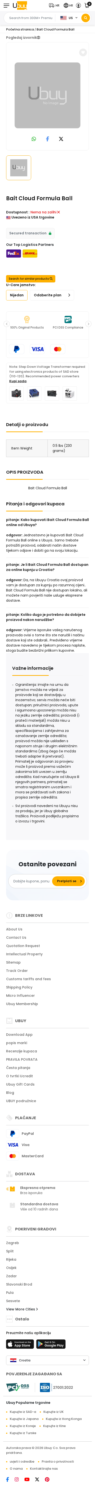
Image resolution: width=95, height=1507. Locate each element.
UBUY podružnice (21, 1100)
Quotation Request (23, 945)
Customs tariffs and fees (28, 979)
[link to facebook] (47, 139)
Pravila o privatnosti (58, 1461)
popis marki (16, 1042)
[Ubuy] (20, 5)
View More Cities (21, 1309)
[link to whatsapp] (34, 139)
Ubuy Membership (22, 1003)
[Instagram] (19, 1479)
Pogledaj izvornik (21, 37)
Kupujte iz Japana (24, 1419)
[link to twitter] (61, 139)
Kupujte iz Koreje (23, 1426)
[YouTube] (29, 1479)
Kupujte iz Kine (54, 1426)
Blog (10, 1092)
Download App (19, 1034)
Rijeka (11, 1259)
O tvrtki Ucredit (19, 1076)
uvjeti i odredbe (22, 1461)
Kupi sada (18, 381)
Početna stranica (20, 29)
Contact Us (16, 937)
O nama (16, 1468)
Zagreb (12, 1242)
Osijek (11, 1267)
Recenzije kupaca (21, 1051)
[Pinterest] (49, 1479)
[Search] (85, 18)
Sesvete (13, 1300)
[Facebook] (10, 1479)
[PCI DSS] (17, 1387)
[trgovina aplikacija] (20, 1345)
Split (10, 1251)
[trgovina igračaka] (51, 1345)
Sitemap (13, 962)
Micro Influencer (20, 995)
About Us (14, 929)
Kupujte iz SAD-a (23, 1411)
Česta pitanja (18, 1067)
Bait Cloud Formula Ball (56, 29)
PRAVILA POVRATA (22, 1059)
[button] (55, 5)
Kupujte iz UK (53, 1411)
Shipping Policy (19, 987)
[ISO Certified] (54, 1387)
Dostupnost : (17, 212)
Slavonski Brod (19, 1284)
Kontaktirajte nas (44, 1468)
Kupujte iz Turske (23, 1433)
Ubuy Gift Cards (20, 1084)
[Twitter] (40, 1479)
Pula (10, 1292)
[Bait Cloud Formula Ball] (47, 95)
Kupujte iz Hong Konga (64, 1419)
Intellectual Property (24, 954)
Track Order (17, 970)
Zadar (11, 1276)
